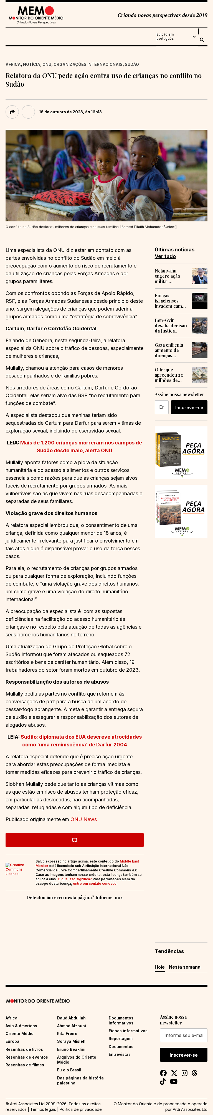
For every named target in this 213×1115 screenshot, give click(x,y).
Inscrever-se (189, 407)
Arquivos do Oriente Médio (76, 1059)
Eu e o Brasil (69, 1070)
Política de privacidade (81, 1109)
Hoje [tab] (160, 967)
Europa (12, 1041)
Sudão (132, 64)
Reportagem (121, 1038)
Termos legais (43, 1109)
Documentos (121, 1046)
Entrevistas (120, 1054)
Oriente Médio (20, 1033)
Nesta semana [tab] (185, 967)
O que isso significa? (75, 879)
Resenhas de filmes (25, 1064)
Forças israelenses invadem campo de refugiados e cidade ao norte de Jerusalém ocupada (171, 301)
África (13, 64)
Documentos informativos (121, 1020)
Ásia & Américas (21, 1025)
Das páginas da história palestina (80, 1080)
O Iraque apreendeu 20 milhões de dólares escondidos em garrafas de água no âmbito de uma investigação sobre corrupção (171, 375)
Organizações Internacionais (88, 64)
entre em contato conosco (94, 883)
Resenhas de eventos (27, 1057)
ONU (46, 64)
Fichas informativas (128, 1030)
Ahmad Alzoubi (71, 1025)
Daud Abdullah (71, 1018)
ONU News (83, 819)
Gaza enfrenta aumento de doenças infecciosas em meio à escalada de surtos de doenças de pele (170, 350)
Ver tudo (165, 256)
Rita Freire (67, 1033)
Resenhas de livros (24, 1049)
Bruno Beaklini (71, 1049)
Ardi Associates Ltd (190, 1109)
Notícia (31, 64)
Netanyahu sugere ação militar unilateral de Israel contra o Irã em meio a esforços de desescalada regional (170, 276)
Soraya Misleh (71, 1041)
